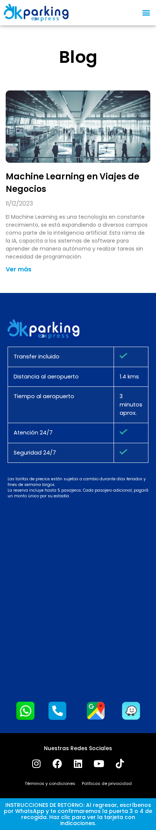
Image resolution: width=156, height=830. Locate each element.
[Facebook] (57, 763)
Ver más (18, 269)
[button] (146, 12)
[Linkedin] (78, 763)
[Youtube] (98, 763)
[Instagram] (36, 763)
